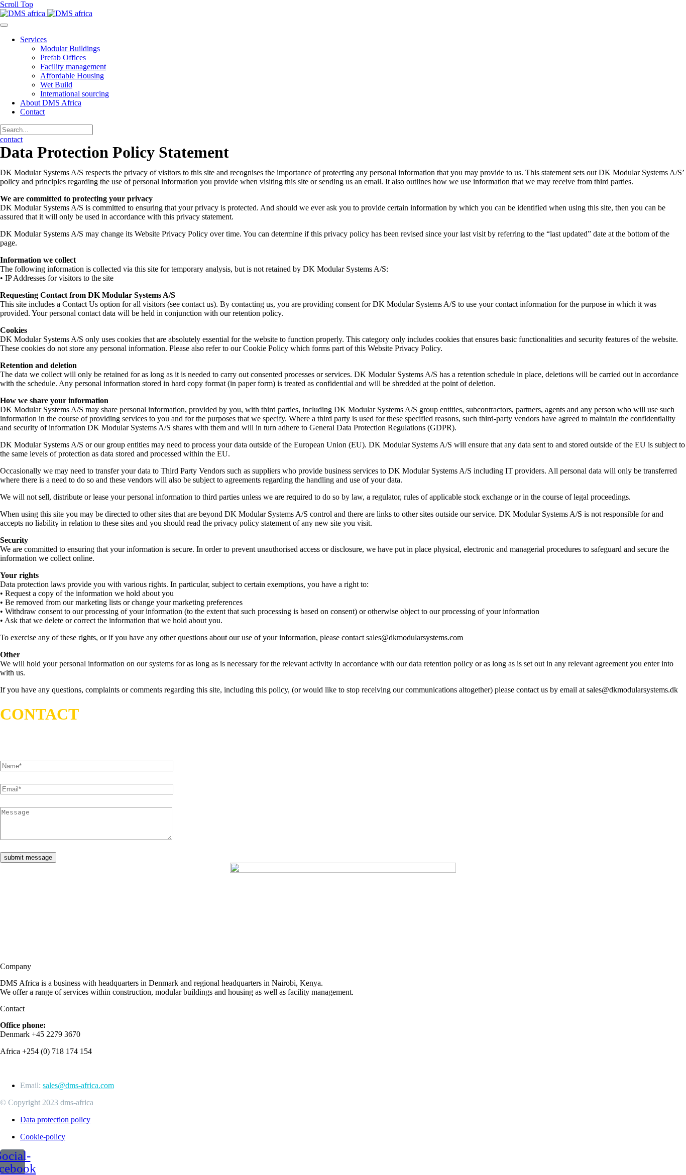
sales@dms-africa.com (78, 1085)
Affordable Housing (72, 75)
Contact (32, 111)
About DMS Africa (50, 102)
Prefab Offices (63, 57)
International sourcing (74, 93)
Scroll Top (16, 4)
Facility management (73, 66)
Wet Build (56, 84)
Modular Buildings (70, 48)
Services (33, 39)
